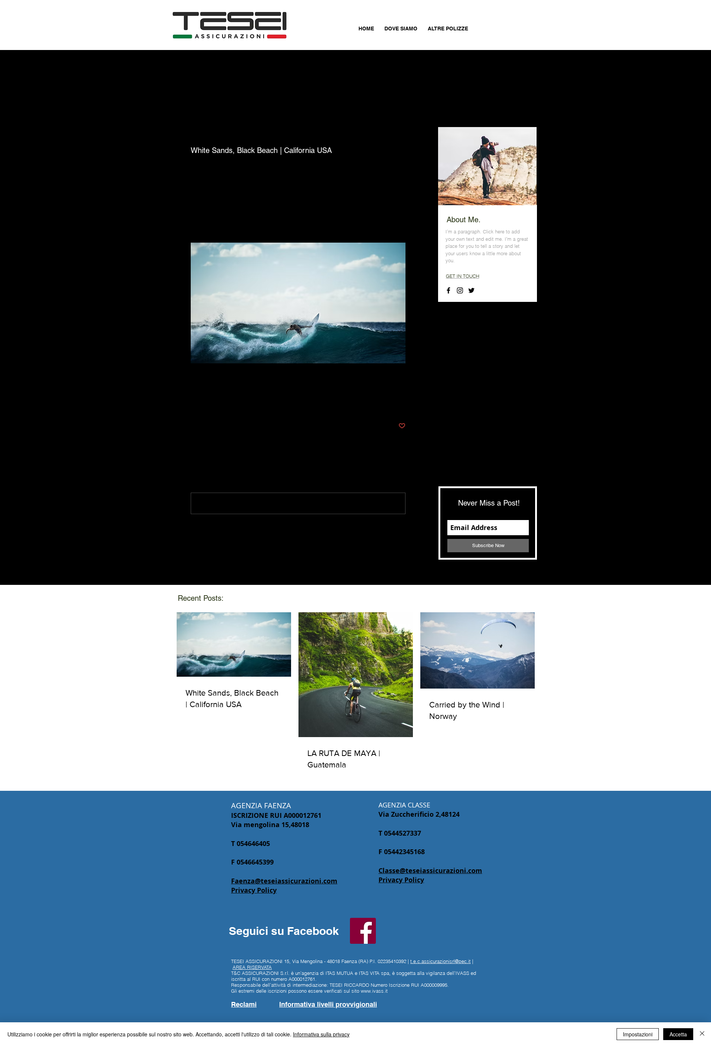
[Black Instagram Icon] (460, 290)
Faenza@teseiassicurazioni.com (284, 881)
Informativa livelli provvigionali (328, 1004)
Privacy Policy (254, 890)
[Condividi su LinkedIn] (230, 403)
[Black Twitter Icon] (471, 290)
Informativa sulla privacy (321, 1034)
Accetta (678, 1034)
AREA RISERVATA (252, 967)
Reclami (244, 1004)
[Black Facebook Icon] (448, 290)
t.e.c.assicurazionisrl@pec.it (440, 961)
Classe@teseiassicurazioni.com (430, 870)
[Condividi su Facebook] (194, 403)
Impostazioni (637, 1034)
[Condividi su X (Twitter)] (212, 403)
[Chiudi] (702, 1034)
